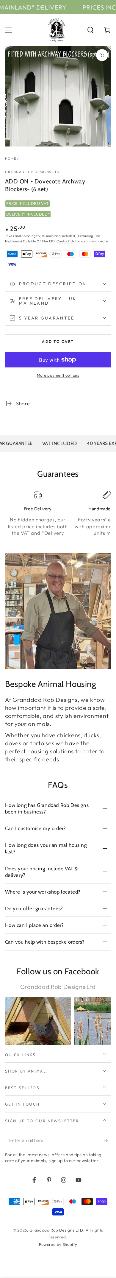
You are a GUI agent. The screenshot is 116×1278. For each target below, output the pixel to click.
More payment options (58, 375)
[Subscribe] (107, 1141)
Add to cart (58, 341)
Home (10, 158)
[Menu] (8, 29)
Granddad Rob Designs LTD (56, 1230)
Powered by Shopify (58, 1244)
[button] (90, 29)
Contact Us (66, 241)
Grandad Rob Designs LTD (32, 172)
